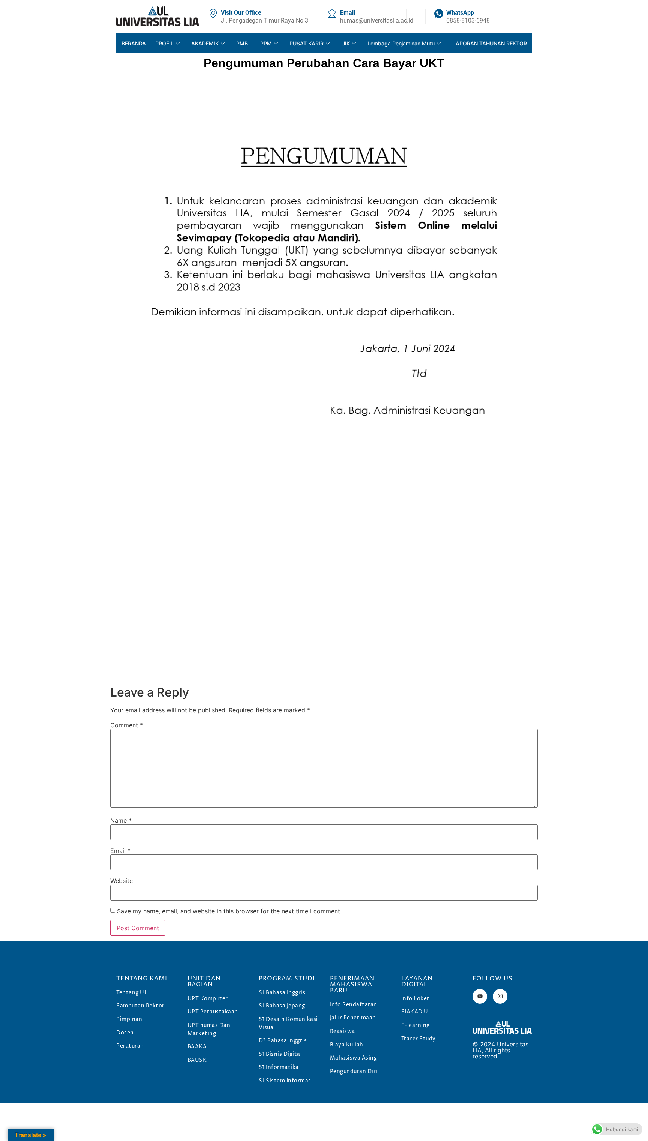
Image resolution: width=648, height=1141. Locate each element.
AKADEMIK (205, 43)
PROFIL (164, 43)
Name (121, 820)
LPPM (264, 43)
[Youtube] (479, 996)
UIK (345, 43)
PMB (242, 43)
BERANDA (134, 43)
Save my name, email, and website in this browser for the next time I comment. (229, 911)
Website (121, 881)
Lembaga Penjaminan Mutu (401, 43)
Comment (126, 725)
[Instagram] (500, 996)
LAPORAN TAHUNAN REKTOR (489, 43)
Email (120, 851)
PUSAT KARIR (307, 43)
